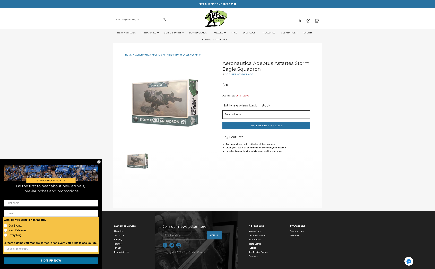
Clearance (288, 32)
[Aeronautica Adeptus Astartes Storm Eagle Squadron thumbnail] (138, 161)
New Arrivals (126, 32)
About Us (118, 231)
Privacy (117, 248)
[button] (408, 261)
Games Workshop (240, 74)
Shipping (118, 239)
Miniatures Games (257, 235)
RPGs (234, 32)
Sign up (214, 235)
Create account (297, 231)
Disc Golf (249, 32)
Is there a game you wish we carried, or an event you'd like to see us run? (51, 242)
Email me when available (266, 125)
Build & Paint (173, 32)
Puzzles (218, 32)
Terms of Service (121, 252)
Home (128, 55)
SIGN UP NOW (51, 260)
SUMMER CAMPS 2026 (215, 39)
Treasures (268, 32)
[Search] (163, 20)
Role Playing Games (258, 252)
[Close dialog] (99, 162)
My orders (294, 235)
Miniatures (149, 32)
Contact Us (119, 235)
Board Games (198, 32)
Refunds (117, 244)
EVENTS (308, 32)
